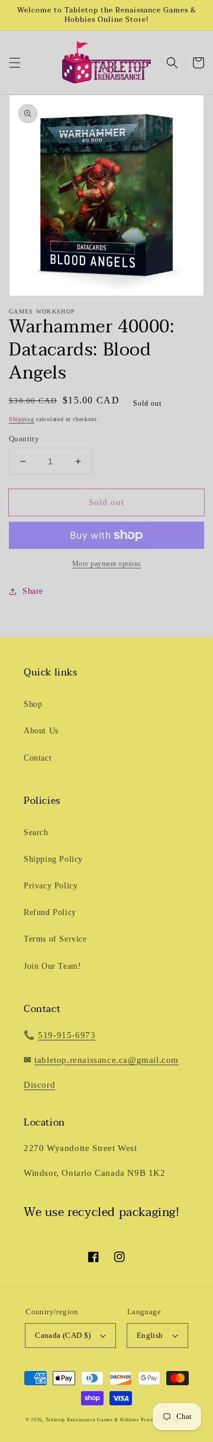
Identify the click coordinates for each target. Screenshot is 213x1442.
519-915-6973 (66, 1035)
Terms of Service (55, 939)
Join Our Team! (52, 966)
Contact (37, 758)
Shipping (21, 419)
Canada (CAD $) (63, 1335)
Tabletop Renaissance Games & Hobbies (92, 1419)
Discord (39, 1084)
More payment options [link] (106, 564)
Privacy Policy (51, 885)
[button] (15, 63)
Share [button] (32, 591)
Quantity (24, 438)
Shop (33, 704)
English (150, 1335)
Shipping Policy (53, 859)
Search (36, 832)
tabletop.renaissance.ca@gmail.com (106, 1060)
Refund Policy (50, 912)
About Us (41, 730)
